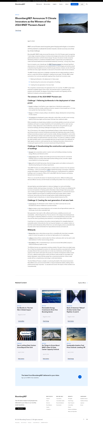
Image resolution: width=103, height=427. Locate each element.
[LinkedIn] (87, 419)
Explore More (82, 283)
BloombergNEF (20, 4)
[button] (80, 377)
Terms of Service (23, 422)
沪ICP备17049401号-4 (44, 422)
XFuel (30, 208)
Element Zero (32, 233)
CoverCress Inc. (32, 203)
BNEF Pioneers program (55, 64)
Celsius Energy (32, 156)
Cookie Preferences (36, 422)
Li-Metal (31, 238)
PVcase (30, 113)
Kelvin (30, 163)
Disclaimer (29, 422)
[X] (83, 419)
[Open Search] (87, 4)
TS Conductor (32, 117)
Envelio (30, 106)
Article (19, 305)
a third (48, 169)
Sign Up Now (20, 408)
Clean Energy (18, 30)
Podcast (19, 343)
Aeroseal (31, 152)
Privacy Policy (17, 422)
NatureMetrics (32, 242)
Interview (69, 305)
